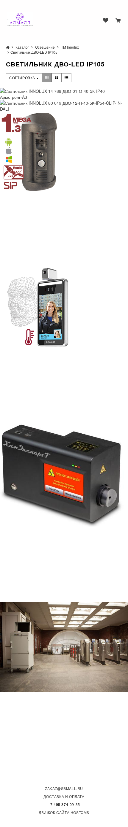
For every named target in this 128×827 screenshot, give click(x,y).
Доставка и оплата (63, 796)
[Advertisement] (44, 229)
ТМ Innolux (70, 47)
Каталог (22, 47)
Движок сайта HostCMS (64, 812)
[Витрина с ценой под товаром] (56, 77)
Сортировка (22, 77)
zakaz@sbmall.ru (64, 788)
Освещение (45, 47)
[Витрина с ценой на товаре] (47, 77)
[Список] (66, 77)
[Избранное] (106, 20)
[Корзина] (118, 20)
